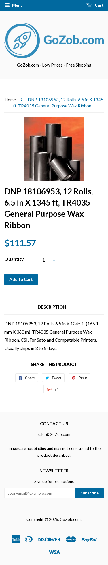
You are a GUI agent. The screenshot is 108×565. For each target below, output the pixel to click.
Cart (99, 5)
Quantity (14, 259)
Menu (17, 5)
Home (10, 99)
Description (52, 306)
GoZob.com (70, 519)
